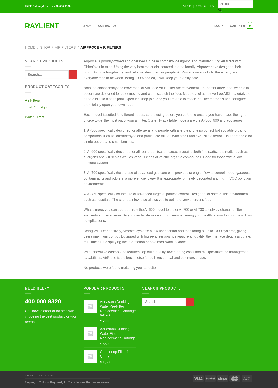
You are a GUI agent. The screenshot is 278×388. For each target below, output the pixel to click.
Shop (87, 25)
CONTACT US (205, 6)
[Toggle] (75, 100)
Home (30, 47)
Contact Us (107, 25)
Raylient (42, 25)
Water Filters (34, 117)
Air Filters (65, 47)
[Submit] (73, 74)
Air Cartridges (38, 107)
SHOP (187, 6)
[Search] (78, 26)
